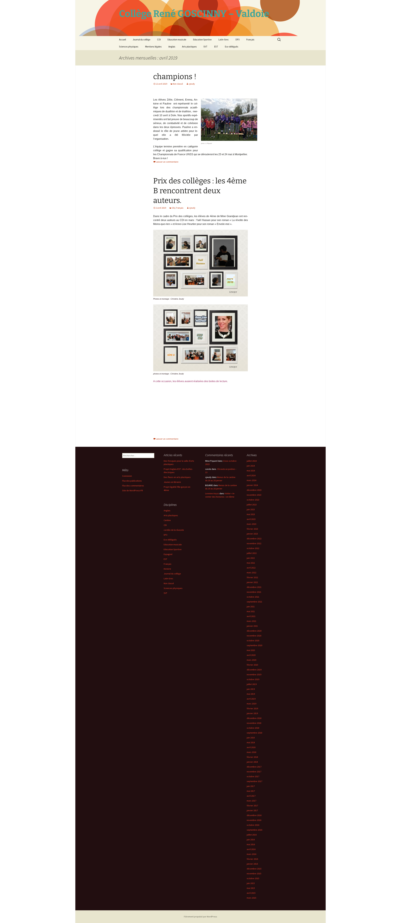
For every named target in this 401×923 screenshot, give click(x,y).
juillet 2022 (252, 553)
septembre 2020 (254, 645)
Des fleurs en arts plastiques (177, 477)
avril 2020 (251, 655)
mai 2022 (251, 562)
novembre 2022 (254, 543)
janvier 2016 (252, 863)
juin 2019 (251, 689)
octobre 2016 (253, 825)
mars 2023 (251, 524)
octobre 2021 (253, 596)
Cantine (167, 520)
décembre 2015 (254, 868)
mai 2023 (251, 514)
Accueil (122, 39)
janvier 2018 (252, 761)
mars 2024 (251, 480)
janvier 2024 (252, 485)
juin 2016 (251, 839)
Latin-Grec (223, 39)
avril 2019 (251, 698)
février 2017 (252, 805)
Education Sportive (202, 39)
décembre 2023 (254, 490)
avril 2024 (251, 475)
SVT (205, 46)
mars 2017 (251, 800)
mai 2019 (251, 693)
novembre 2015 (254, 873)
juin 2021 (251, 606)
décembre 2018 (254, 718)
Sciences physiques (128, 46)
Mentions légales (153, 46)
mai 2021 (251, 611)
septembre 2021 (254, 601)
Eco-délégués (231, 46)
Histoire (167, 568)
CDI (159, 39)
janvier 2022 (252, 582)
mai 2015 (251, 888)
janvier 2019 (252, 713)
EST (216, 46)
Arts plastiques (189, 46)
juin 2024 (251, 465)
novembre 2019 (254, 674)
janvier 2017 (252, 810)
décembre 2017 (254, 766)
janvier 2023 (252, 533)
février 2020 (252, 664)
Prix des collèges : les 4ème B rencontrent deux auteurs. (200, 190)
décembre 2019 (254, 669)
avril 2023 (251, 519)
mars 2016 (251, 854)
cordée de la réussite (174, 530)
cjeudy (192, 83)
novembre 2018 (254, 723)
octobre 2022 (253, 548)
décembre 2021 (254, 587)
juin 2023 (251, 509)
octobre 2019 (253, 679)
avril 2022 (251, 567)
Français (250, 39)
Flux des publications (132, 480)
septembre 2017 (254, 781)
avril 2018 (251, 747)
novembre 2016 (254, 820)
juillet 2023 (252, 504)
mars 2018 (251, 752)
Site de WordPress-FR (132, 490)
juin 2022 (251, 558)
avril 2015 (251, 893)
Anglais (171, 46)
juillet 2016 (252, 834)
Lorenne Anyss (212, 493)
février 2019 (252, 708)
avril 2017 (251, 795)
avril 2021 (251, 616)
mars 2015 (251, 897)
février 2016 (252, 859)
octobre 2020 (253, 640)
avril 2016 (251, 849)
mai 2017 (251, 791)
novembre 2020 (254, 635)
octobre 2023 (253, 499)
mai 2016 (251, 844)
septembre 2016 (254, 829)
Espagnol (168, 554)
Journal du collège (141, 39)
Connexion (127, 475)
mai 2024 (251, 470)
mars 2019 (251, 703)
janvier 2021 (252, 626)
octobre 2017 (253, 776)
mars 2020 (251, 660)
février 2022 (252, 577)
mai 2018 (251, 742)
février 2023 (252, 528)
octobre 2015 (253, 878)
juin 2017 (251, 786)
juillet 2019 (252, 684)
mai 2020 (251, 650)
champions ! (174, 76)
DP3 (237, 39)
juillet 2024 (252, 460)
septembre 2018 (254, 732)
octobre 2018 (253, 727)
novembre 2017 (254, 771)
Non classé (178, 83)
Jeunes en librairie (172, 482)
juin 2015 (251, 883)
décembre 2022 (254, 538)
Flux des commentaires (133, 485)
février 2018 (252, 757)
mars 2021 (251, 621)
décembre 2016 (254, 815)
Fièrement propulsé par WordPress (200, 916)
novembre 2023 (254, 494)
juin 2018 (251, 737)
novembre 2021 (254, 592)
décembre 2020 (254, 630)
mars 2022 (251, 572)
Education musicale (176, 39)
